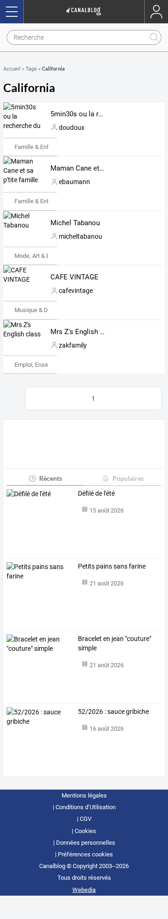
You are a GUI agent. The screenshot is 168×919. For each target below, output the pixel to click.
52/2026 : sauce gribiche (113, 711)
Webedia (84, 889)
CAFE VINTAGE (74, 277)
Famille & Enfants (37, 146)
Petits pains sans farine (112, 566)
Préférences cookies (85, 854)
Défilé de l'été (96, 493)
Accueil (12, 69)
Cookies (85, 830)
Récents (50, 478)
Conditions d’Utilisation (86, 807)
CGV (85, 818)
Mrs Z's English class (83, 332)
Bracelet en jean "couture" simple (114, 643)
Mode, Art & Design (39, 255)
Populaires (128, 478)
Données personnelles (85, 842)
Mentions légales (84, 795)
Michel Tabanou (75, 223)
